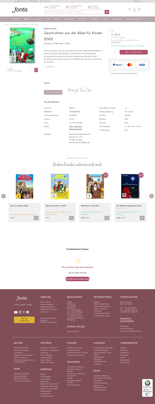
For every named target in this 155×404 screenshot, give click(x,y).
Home (7, 24)
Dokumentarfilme (20, 376)
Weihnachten (125, 360)
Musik (57, 19)
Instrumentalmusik (101, 383)
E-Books (38, 19)
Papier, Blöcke (46, 360)
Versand (19, 71)
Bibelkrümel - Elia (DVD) (90, 206)
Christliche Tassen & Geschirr (74, 370)
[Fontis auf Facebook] (24, 312)
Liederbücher (46, 393)
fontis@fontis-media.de (129, 312)
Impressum (45, 312)
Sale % (106, 19)
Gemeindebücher (47, 396)
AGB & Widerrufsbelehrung (101, 303)
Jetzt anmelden (116, 42)
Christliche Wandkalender (103, 348)
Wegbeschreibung (48, 307)
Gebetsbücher (46, 391)
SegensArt (45, 353)
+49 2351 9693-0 (33, 1)
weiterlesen (50, 66)
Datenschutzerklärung (102, 306)
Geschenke (69, 19)
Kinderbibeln (45, 379)
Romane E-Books (73, 350)
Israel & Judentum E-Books (77, 353)
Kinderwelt (124, 355)
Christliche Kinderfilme (22, 381)
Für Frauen (124, 350)
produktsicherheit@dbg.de (79, 142)
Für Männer (124, 353)
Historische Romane (21, 350)
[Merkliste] (129, 9)
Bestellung (124, 326)
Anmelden (137, 1)
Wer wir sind (45, 302)
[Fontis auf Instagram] (20, 312)
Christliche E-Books (74, 348)
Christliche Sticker (47, 362)
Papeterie (82, 19)
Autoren (123, 348)
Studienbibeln (46, 376)
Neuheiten (117, 19)
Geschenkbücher (73, 385)
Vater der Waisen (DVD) (19, 206)
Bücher (16, 19)
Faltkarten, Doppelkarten (50, 350)
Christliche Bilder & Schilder (74, 381)
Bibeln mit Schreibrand (49, 384)
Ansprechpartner (47, 304)
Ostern (123, 357)
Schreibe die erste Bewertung (77, 279)
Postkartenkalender (101, 350)
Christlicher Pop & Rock (103, 378)
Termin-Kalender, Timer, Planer (103, 354)
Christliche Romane (21, 348)
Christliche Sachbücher (49, 386)
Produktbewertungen (102, 316)
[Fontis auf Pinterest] (27, 312)
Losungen (97, 364)
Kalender (94, 19)
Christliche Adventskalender (100, 361)
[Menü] (151, 380)
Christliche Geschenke (75, 367)
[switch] (147, 394)
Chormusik (98, 380)
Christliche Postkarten (49, 348)
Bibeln (27, 19)
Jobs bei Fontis (73, 331)
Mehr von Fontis (134, 19)
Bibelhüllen (45, 381)
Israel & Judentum (21, 357)
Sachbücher (18, 353)
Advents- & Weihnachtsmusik (100, 386)
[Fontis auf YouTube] (16, 312)
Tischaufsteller (99, 357)
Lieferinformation (126, 329)
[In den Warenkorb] (36, 70)
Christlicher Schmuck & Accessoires (76, 375)
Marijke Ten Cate (80, 90)
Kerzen (69, 378)
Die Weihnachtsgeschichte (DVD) (129, 206)
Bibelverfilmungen (21, 378)
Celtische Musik (100, 390)
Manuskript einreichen (49, 309)
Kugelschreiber (46, 357)
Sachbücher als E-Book (75, 355)
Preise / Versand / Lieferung (100, 310)
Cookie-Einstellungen (102, 313)
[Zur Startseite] (21, 299)
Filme (48, 19)
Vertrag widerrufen (24, 320)
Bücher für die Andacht (49, 389)
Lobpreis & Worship (101, 376)
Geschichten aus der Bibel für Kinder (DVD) (24, 24)
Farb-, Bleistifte (46, 355)
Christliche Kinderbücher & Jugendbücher (24, 361)
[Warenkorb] (139, 9)
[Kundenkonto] (134, 9)
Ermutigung (124, 362)
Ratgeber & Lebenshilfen (23, 355)
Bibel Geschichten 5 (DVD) (56, 206)
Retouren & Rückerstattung (130, 331)
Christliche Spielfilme (22, 374)
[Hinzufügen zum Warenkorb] (36, 218)
